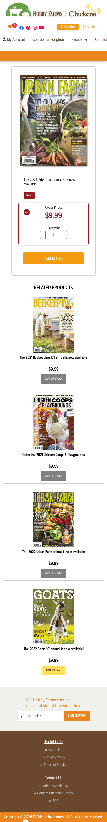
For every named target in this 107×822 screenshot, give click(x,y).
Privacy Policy (55, 757)
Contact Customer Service (55, 793)
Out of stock (53, 379)
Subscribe (68, 26)
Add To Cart (54, 258)
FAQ (55, 800)
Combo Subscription (48, 39)
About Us (55, 749)
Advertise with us (55, 785)
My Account (15, 39)
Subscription (77, 716)
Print (29, 195)
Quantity (54, 228)
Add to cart (54, 670)
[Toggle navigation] (11, 56)
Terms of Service (55, 764)
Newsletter (79, 39)
